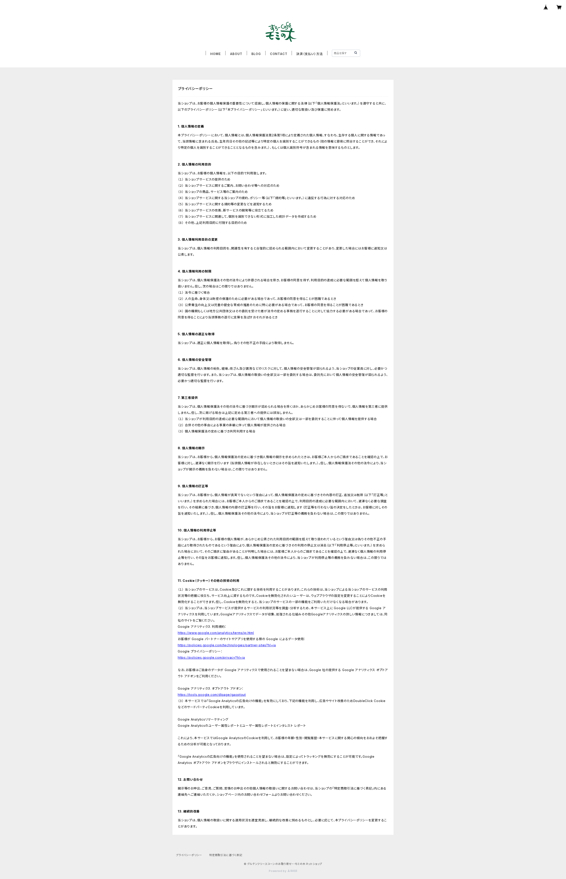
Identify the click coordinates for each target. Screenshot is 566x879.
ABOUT (236, 54)
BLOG (256, 54)
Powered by (278, 871)
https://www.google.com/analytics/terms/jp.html (216, 633)
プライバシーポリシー (189, 855)
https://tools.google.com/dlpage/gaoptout (212, 694)
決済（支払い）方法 (309, 54)
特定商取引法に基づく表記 (225, 855)
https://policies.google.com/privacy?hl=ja (211, 657)
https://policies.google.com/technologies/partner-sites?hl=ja (227, 645)
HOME (215, 54)
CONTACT (278, 54)
